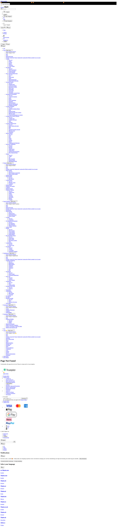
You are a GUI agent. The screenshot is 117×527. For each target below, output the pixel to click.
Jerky (10, 241)
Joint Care (8, 276)
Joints (7, 341)
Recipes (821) (6, 376)
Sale (4, 48)
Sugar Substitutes (12, 100)
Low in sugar (37, 57)
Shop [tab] (4, 447)
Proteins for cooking (10, 186)
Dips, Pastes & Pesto (13, 152)
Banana (10, 198)
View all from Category (11, 51)
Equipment (5, 314)
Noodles (10, 140)
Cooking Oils (11, 118)
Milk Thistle (11, 293)
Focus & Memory (10, 347)
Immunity (8, 338)
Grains (10, 139)
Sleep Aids (8, 303)
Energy (7, 352)
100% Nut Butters (12, 69)
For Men (8, 297)
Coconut (10, 199)
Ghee (10, 121)
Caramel (10, 194)
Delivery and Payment (11, 387)
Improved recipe (9, 56)
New (7, 55)
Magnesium (11, 263)
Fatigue (7, 351)
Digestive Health (9, 298)
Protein (5, 163)
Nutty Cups (11, 88)
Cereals (7, 59)
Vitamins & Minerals (10, 260)
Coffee (10, 156)
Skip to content (4, 1)
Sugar (10, 97)
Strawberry (11, 197)
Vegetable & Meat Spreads (14, 129)
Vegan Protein (9, 176)
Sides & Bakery (9, 133)
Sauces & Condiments (10, 144)
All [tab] (4, 446)
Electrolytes (8, 210)
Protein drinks (12, 213)
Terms (4, 435)
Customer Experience (10, 393)
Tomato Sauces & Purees (14, 151)
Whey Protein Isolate (13, 174)
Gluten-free (19, 57)
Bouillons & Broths (13, 105)
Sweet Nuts (11, 90)
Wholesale (8, 389)
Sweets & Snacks (9, 82)
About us (8, 390)
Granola (10, 62)
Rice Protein (11, 179)
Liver (7, 350)
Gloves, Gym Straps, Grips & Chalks (14, 326)
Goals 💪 (5, 330)
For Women (8, 296)
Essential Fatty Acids (10, 286)
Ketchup (10, 146)
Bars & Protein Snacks (11, 235)
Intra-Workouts (12, 224)
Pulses (10, 138)
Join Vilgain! (6, 357)
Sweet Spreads (12, 72)
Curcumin (11, 294)
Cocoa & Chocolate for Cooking (16, 115)
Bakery (10, 141)
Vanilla (10, 193)
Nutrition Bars (12, 84)
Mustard (10, 147)
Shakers (10, 321)
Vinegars (10, 122)
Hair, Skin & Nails (10, 339)
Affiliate (7, 384)
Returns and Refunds (10, 388)
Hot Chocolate (12, 158)
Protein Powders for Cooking (15, 112)
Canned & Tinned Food (11, 123)
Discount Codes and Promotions (13, 386)
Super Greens (11, 274)
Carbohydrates (9, 242)
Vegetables (11, 132)
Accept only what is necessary (7, 461)
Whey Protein (9, 170)
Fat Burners (8, 246)
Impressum (5, 433)
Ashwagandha (12, 285)
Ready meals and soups (14, 126)
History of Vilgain (10, 392)
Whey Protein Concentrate (14, 172)
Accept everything (18, 461)
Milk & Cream (12, 113)
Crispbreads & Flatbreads (14, 143)
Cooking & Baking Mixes (14, 108)
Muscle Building (9, 342)
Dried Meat (11, 89)
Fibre (10, 300)
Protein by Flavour (10, 189)
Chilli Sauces (11, 150)
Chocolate (11, 91)
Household (5, 305)
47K (8, 426)
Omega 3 (11, 288)
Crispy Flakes (12, 66)
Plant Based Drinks (13, 161)
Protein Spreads (12, 71)
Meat (10, 127)
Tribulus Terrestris (12, 225)
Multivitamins (12, 264)
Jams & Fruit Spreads (13, 104)
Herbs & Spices (12, 102)
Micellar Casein (12, 182)
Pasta (10, 135)
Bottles (10, 322)
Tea (9, 157)
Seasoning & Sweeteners (11, 94)
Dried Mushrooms (12, 79)
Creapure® (11, 219)
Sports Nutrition (6, 201)
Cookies (5, 436)
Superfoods (8, 271)
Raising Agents (12, 111)
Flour (10, 110)
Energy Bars (11, 239)
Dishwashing (9, 312)
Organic (7, 57)
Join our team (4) (9, 379)
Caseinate (11, 183)
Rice (10, 136)
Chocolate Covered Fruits (14, 93)
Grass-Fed (12, 57)
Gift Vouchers (9, 383)
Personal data (6, 437)
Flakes (10, 61)
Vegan (15, 57)
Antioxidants (8, 291)
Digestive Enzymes (13, 302)
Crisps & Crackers (13, 85)
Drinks (7, 154)
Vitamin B (11, 265)
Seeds (10, 78)
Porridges (11, 65)
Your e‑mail (6, 398)
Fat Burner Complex (13, 251)
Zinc (10, 269)
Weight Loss (8, 344)
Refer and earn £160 (10, 381)
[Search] (2, 9)
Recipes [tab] (5, 450)
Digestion (8, 345)
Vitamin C (11, 266)
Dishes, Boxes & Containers (12, 325)
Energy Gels (11, 245)
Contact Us (8, 378)
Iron (9, 270)
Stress (7, 340)
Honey (10, 99)
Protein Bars (11, 238)
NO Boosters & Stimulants (11, 221)
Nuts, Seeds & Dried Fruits (12, 73)
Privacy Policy (24, 399)
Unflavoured (11, 192)
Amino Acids (9, 227)
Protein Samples (9, 188)
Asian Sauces (11, 149)
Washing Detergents (10, 310)
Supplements (6, 253)
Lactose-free (25, 57)
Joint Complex (12, 280)
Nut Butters (8, 67)
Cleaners (8, 311)
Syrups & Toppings (13, 96)
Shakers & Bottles (10, 319)
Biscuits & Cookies (13, 87)
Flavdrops (11, 101)
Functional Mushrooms (14, 275)
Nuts (10, 76)
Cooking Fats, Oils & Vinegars (12, 116)
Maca (10, 283)
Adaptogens (8, 281)
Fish (9, 128)
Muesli (10, 63)
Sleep (7, 346)
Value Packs (5, 356)
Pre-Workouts (12, 223)
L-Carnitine (11, 250)
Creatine (8, 217)
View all (10, 60)
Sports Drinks (9, 211)
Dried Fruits (11, 77)
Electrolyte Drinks (12, 214)
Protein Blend (9, 185)
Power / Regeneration (10, 353)
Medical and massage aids (11, 327)
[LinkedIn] (6, 429)
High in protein (31, 57)
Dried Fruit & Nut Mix (13, 80)
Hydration (8, 355)
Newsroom (8, 394)
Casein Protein (9, 180)
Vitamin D (11, 267)
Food (4, 50)
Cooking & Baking (10, 106)
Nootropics (8, 289)
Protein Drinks (12, 160)
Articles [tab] (5, 448)
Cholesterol (8, 349)
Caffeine (10, 249)
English (5, 41)
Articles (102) (6, 377)
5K (8, 427)
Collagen (8, 187)
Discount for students (10, 382)
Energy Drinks (12, 216)
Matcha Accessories (10, 324)
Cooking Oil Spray (13, 119)
